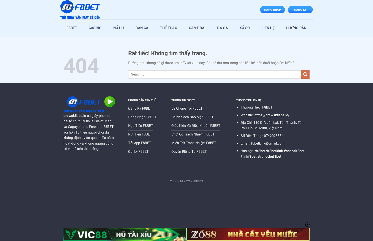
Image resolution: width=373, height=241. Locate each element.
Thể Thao (168, 28)
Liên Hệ (268, 28)
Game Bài (197, 28)
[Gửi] (305, 74)
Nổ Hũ (118, 28)
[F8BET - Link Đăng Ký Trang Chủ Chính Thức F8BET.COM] (81, 9)
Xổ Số (245, 28)
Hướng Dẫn (296, 28)
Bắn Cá (142, 28)
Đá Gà (222, 28)
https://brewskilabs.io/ (271, 115)
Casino (95, 28)
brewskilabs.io (74, 116)
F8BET (71, 28)
